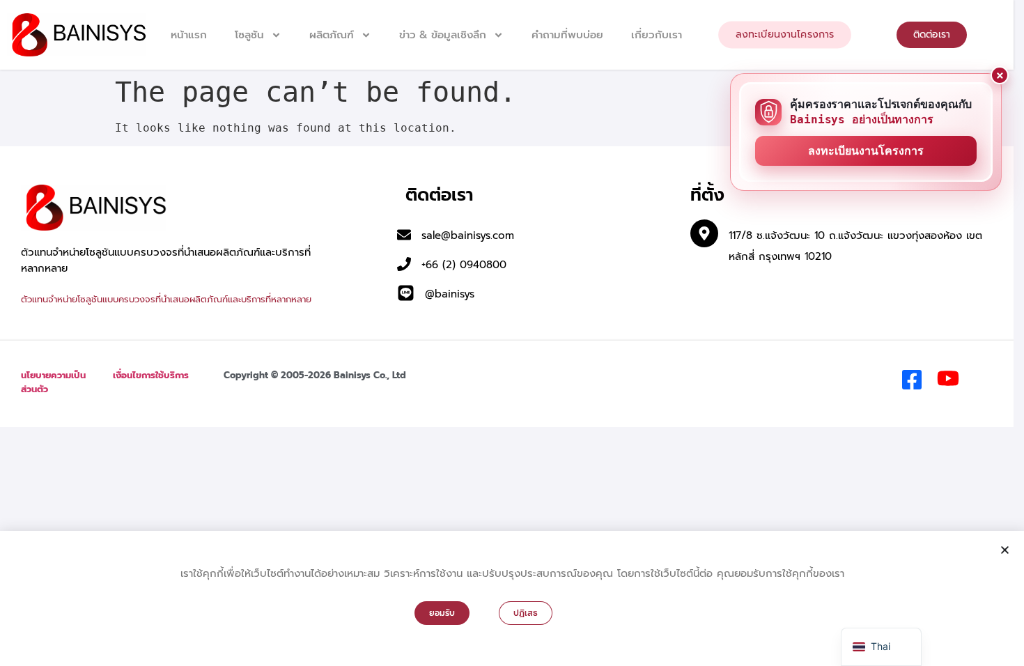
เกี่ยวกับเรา (656, 34)
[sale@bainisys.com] (404, 235)
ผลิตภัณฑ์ (331, 34)
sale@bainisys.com (467, 235)
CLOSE (1000, 75)
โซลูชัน (249, 34)
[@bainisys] (405, 293)
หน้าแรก (189, 34)
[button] (1005, 550)
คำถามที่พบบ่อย (567, 34)
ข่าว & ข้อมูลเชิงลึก (442, 34)
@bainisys (449, 294)
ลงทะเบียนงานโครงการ (866, 150)
